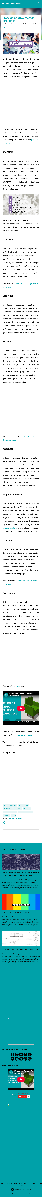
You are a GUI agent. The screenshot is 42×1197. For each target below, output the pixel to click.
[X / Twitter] (12, 1060)
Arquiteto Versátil (13, 3)
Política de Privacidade (23, 1183)
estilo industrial (10, 528)
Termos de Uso (6, 1183)
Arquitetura (23, 805)
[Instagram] (17, 1056)
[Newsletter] (30, 1060)
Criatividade (7, 808)
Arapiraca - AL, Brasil (15, 818)
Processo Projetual (25, 812)
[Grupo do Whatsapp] (25, 1060)
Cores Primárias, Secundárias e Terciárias (16, 912)
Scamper (6, 815)
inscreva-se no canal (24, 735)
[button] (4, 28)
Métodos (26, 808)
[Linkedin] (17, 1060)
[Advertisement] (21, 103)
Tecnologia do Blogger (22, 1189)
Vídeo (14, 815)
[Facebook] (12, 1056)
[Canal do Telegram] (21, 1060)
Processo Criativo (9, 812)
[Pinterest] (25, 1056)
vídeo (18, 686)
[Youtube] (21, 1056)
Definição (17, 808)
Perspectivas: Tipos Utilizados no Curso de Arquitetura (21, 949)
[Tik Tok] (30, 1056)
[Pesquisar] (39, 3)
